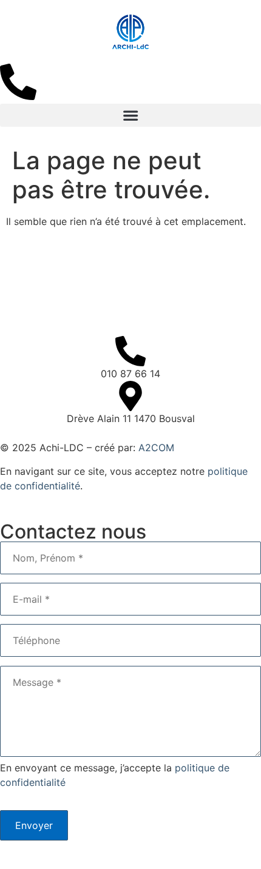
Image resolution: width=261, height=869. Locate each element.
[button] (130, 115)
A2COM (156, 447)
